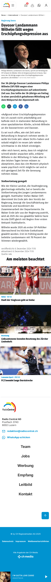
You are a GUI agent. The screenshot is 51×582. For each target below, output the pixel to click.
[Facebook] (21, 106)
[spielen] (46, 576)
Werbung (25, 465)
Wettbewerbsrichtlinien (38, 541)
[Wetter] (32, 5)
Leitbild (25, 484)
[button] (39, 5)
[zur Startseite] (6, 5)
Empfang (25, 475)
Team (25, 446)
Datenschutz (7, 541)
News (3, 15)
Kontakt (25, 494)
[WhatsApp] (3, 106)
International (13, 15)
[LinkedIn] (26, 106)
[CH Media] (25, 556)
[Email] (15, 106)
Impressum (21, 541)
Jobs (25, 456)
